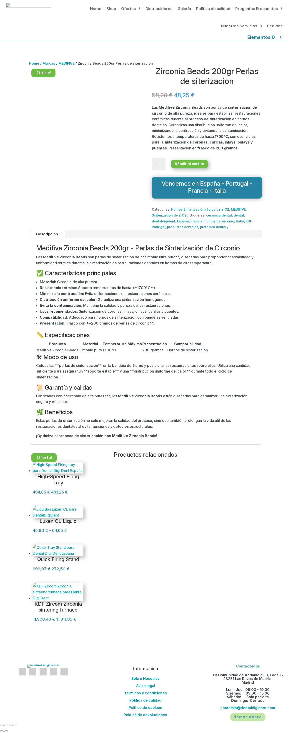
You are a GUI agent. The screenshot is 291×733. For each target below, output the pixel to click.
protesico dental (213, 227)
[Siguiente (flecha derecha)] (6, 731)
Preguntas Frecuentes (256, 8)
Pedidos (275, 26)
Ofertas (128, 8)
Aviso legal (145, 685)
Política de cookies (145, 707)
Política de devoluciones (145, 715)
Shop (111, 8)
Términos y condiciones (145, 693)
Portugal (158, 227)
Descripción (47, 234)
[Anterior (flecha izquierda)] (2, 731)
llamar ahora (248, 717)
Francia (197, 221)
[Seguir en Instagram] (22, 671)
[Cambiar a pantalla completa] (6, 725)
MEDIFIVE (66, 63)
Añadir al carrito (189, 163)
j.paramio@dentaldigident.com (248, 707)
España (183, 221)
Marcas (49, 63)
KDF (249, 221)
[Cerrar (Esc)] (15, 725)
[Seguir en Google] (64, 671)
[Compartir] (11, 725)
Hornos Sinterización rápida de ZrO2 (200, 209)
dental (239, 215)
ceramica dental (219, 215)
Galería (184, 8)
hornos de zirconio (219, 221)
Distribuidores (159, 8)
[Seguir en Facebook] (32, 671)
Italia (240, 221)
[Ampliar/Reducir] (2, 725)
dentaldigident (163, 221)
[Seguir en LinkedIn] (43, 671)
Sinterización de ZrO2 (169, 215)
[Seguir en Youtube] (53, 671)
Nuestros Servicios (239, 26)
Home (95, 8)
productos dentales (182, 227)
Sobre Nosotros (145, 678)
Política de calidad (213, 8)
